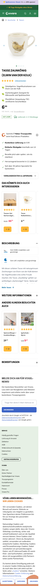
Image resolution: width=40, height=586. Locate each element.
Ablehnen (34, 581)
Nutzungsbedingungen (10, 420)
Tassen (21, 20)
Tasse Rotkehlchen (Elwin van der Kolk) (26, 214)
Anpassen (21, 581)
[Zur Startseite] (3, 20)
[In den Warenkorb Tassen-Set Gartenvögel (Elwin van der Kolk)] (7, 229)
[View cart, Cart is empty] (35, 13)
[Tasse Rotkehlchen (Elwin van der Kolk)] (27, 199)
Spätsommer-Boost (13, 2)
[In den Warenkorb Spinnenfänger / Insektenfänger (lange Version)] (7, 348)
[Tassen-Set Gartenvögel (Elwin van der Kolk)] (10, 199)
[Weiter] (35, 45)
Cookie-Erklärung (22, 573)
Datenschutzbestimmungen (11, 418)
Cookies (16, 571)
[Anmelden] (30, 13)
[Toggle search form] (25, 13)
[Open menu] (3, 13)
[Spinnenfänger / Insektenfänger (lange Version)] (10, 319)
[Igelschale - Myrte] (27, 319)
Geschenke (11, 20)
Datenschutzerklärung (12, 576)
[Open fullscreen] (20, 43)
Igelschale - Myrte (25, 334)
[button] (8, 81)
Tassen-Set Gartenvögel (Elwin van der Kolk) (9, 214)
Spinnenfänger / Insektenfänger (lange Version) (10, 334)
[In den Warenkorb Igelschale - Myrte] (25, 348)
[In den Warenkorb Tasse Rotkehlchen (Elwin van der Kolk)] (25, 229)
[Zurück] (4, 45)
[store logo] (11, 13)
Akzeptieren (7, 581)
